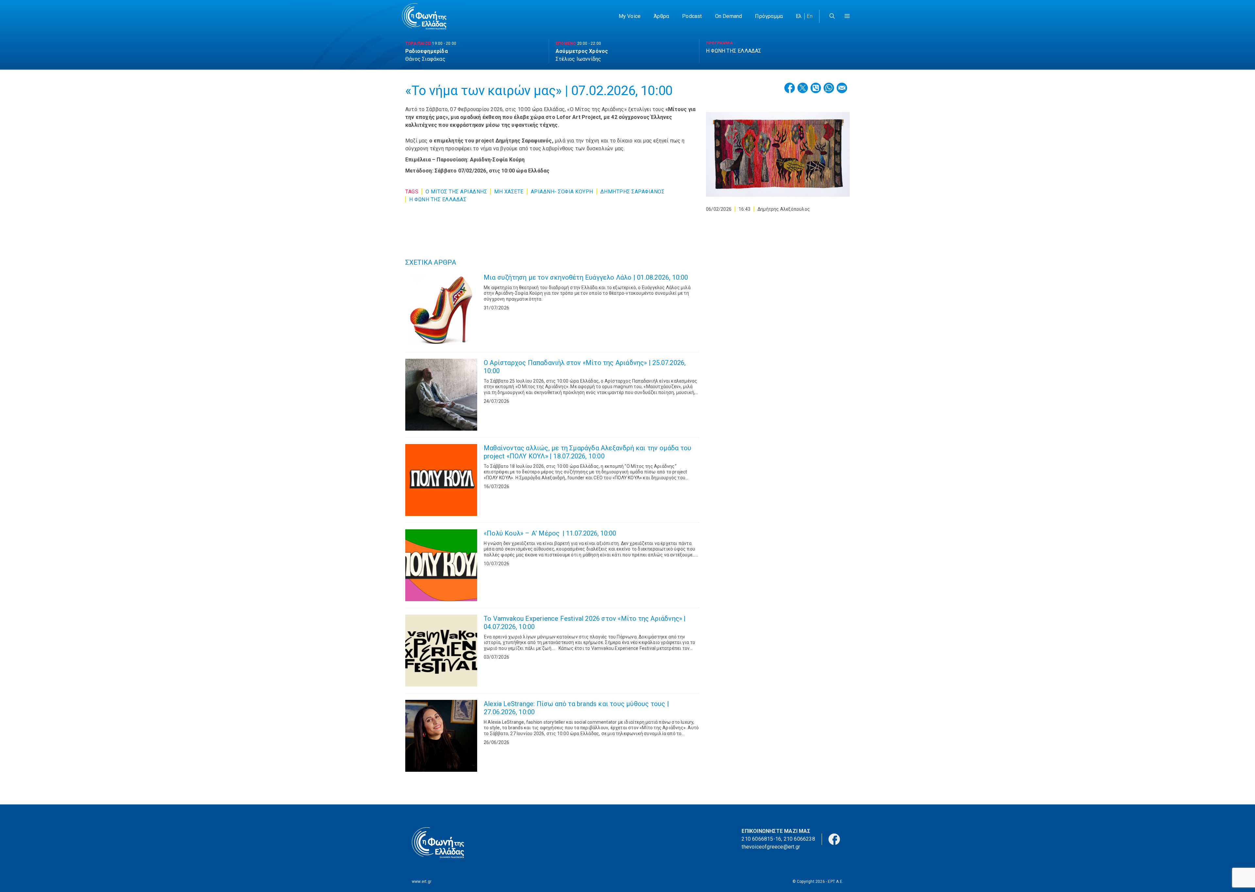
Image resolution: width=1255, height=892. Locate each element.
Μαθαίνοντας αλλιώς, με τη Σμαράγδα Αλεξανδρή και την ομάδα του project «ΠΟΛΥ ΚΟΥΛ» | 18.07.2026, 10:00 (587, 452)
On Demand (728, 16)
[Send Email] (842, 88)
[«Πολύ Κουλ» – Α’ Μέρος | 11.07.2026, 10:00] (441, 565)
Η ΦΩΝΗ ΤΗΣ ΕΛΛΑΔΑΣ (437, 199)
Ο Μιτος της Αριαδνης (456, 192)
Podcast (692, 16)
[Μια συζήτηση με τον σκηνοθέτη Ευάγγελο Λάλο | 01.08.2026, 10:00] (441, 309)
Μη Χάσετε (509, 192)
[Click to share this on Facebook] (789, 88)
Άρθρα (661, 16)
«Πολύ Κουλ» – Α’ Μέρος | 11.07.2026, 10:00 (550, 533)
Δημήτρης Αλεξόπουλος (784, 209)
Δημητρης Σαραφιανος (632, 192)
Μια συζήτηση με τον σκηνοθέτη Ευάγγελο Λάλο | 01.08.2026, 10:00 (586, 277)
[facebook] (834, 838)
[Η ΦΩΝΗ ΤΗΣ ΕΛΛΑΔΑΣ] (424, 16)
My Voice (630, 16)
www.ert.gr (421, 881)
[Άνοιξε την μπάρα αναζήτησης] (832, 16)
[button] (847, 16)
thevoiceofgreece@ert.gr (771, 847)
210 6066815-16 (761, 839)
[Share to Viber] (816, 88)
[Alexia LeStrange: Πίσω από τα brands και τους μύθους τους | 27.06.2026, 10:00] (441, 736)
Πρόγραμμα (769, 16)
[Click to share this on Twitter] (802, 88)
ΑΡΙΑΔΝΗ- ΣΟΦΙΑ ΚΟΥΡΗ (562, 192)
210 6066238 (799, 839)
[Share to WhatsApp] (829, 88)
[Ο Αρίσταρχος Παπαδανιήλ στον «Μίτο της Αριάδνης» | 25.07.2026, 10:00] (441, 395)
